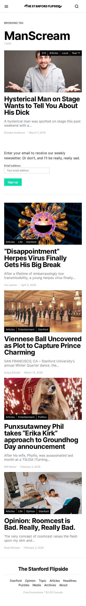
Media (37, 585)
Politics (42, 417)
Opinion (30, 511)
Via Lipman (10, 284)
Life (20, 241)
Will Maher (10, 466)
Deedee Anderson (14, 132)
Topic (42, 580)
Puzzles (24, 585)
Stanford (31, 241)
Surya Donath (12, 372)
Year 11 (76, 53)
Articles (53, 53)
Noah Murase (12, 547)
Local (65, 53)
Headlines (69, 580)
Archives (50, 585)
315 (44, 53)
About (63, 585)
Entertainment (26, 329)
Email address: (12, 165)
